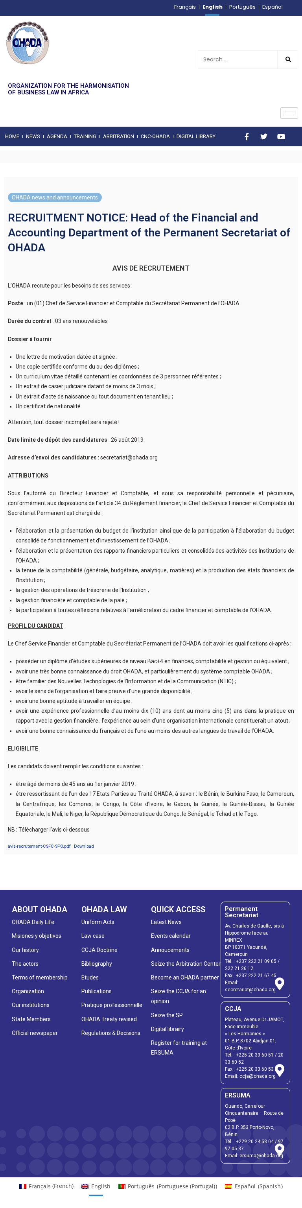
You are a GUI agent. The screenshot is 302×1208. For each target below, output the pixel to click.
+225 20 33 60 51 (255, 1055)
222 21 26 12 (239, 968)
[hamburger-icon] (289, 113)
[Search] (287, 59)
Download (84, 846)
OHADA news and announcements (55, 197)
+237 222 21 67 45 (256, 975)
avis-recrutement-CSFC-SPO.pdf (39, 846)
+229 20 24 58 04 (255, 1141)
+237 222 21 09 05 (256, 961)
